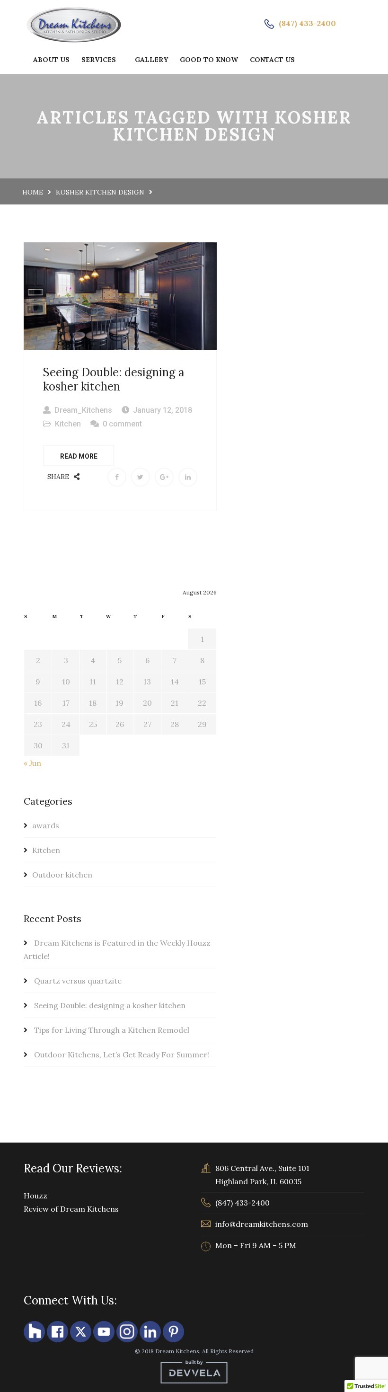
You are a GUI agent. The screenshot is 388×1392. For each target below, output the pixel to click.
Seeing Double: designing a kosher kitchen (114, 379)
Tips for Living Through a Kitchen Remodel (111, 1030)
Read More (78, 456)
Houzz (35, 1195)
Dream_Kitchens (83, 410)
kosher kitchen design (100, 192)
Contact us (272, 59)
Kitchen (68, 423)
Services (98, 59)
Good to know (209, 59)
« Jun (32, 763)
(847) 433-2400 (307, 23)
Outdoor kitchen (62, 874)
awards (45, 825)
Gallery (151, 59)
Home (32, 192)
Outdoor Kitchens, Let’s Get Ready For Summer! (121, 1054)
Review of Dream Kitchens (71, 1209)
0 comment (122, 423)
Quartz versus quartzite (78, 980)
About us (51, 59)
